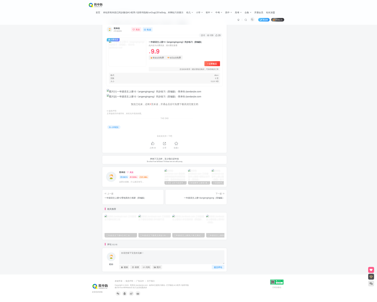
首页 (98, 12)
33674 (125, 177)
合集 (247, 12)
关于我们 (151, 280)
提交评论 (218, 267)
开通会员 (258, 12)
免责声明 (129, 280)
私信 (149, 29)
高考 (237, 12)
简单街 (117, 28)
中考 (217, 12)
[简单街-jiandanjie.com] (95, 4)
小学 (198, 12)
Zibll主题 (154, 285)
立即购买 (213, 63)
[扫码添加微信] (371, 283)
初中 (208, 12)
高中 (227, 12)
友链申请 (118, 280)
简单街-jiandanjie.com (139, 285)
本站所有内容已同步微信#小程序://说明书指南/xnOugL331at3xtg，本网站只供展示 (143, 12)
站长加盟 (270, 12)
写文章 (265, 19)
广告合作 (140, 280)
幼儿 (188, 12)
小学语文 (115, 127)
